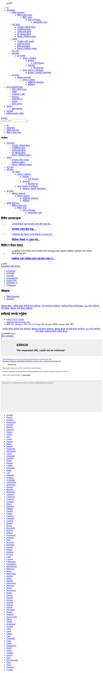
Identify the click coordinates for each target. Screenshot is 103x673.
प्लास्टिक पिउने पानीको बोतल (72, 306)
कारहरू (15, 101)
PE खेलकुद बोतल (24, 34)
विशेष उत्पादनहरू (23, 46)
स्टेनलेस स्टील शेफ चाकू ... (24, 229)
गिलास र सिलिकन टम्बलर (27, 48)
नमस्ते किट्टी (17, 99)
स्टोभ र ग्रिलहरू (34, 20)
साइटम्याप (10, 299)
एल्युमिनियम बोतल (24, 29)
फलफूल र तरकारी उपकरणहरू (39, 73)
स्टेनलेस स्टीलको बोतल (26, 27)
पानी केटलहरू (38, 63)
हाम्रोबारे (9, 111)
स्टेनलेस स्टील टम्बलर (25, 41)
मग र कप (15, 51)
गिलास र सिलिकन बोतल (26, 36)
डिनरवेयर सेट (38, 68)
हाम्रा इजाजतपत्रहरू (14, 87)
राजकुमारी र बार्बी (18, 94)
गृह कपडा (15, 75)
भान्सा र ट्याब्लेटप (29, 58)
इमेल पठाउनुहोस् (7, 336)
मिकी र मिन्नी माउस (19, 89)
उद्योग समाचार (17, 109)
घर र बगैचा (21, 56)
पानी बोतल (16, 24)
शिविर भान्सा (27, 17)
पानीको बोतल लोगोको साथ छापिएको (27, 306)
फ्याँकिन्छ (31, 85)
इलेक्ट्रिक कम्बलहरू (36, 82)
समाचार (9, 106)
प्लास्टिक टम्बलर (23, 44)
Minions (15, 97)
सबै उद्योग (15, 53)
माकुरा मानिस (17, 104)
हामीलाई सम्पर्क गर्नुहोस (15, 113)
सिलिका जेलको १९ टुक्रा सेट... (26, 239)
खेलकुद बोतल (6, 306)
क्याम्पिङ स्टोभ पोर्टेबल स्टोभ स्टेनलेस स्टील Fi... (33, 258)
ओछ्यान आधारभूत (24, 77)
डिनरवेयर (31, 65)
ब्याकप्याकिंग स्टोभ (40, 22)
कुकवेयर (31, 61)
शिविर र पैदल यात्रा (24, 15)
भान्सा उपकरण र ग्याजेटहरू (33, 70)
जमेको (14, 92)
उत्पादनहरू (10, 10)
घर (7, 8)
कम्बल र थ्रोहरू (29, 80)
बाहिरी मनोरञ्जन (18, 12)
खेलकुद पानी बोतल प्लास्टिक (21, 308)
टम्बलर (14, 39)
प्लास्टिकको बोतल (24, 32)
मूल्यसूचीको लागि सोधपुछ (10, 266)
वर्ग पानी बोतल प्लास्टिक (51, 306)
